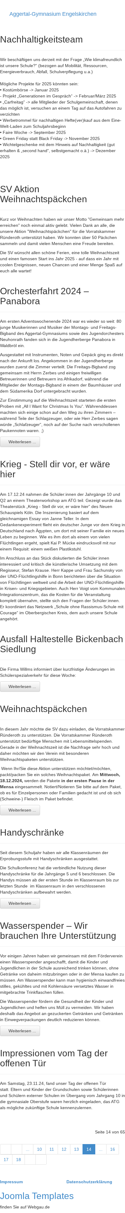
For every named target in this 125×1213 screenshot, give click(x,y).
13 (76, 1149)
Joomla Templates (37, 1196)
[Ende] (41, 1159)
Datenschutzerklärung (89, 1181)
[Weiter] (30, 1159)
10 (39, 1149)
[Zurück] (16, 1149)
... (27, 1149)
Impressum (12, 1181)
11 (51, 1149)
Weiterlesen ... (21, 441)
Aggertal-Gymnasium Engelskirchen (52, 14)
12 (64, 1149)
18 (18, 1159)
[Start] (5, 1149)
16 (112, 1149)
